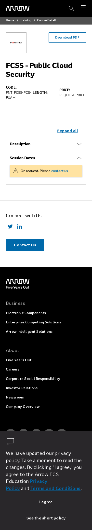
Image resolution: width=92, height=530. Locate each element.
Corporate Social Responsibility (33, 378)
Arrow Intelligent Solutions (29, 331)
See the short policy (46, 517)
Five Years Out (18, 360)
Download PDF (67, 37)
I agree (46, 501)
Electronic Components (26, 312)
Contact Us (25, 244)
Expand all (67, 130)
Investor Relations (22, 387)
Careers (13, 369)
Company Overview (22, 406)
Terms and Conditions (55, 488)
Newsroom (15, 397)
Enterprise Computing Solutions (33, 322)
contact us (59, 170)
